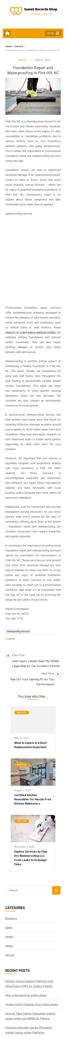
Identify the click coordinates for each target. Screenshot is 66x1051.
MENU (50, 33)
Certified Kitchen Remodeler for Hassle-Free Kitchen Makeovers (32, 799)
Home (9, 946)
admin (11, 638)
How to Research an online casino (26, 995)
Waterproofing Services (18, 631)
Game (8, 927)
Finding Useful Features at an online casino (31, 1004)
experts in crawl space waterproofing (30, 332)
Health (9, 936)
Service (22, 60)
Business (11, 918)
